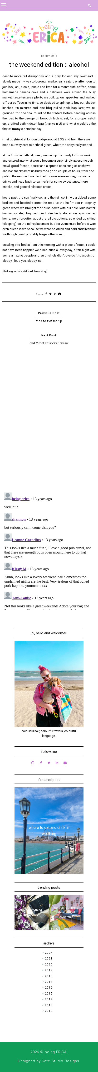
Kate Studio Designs (60, 1061)
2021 (49, 958)
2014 (49, 999)
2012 (49, 1011)
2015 (49, 993)
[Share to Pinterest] (55, 294)
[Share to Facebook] (46, 294)
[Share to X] (50, 294)
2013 (49, 1005)
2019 (49, 970)
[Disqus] (48, 427)
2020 (49, 964)
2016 (49, 987)
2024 (49, 952)
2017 (49, 982)
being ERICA (56, 1052)
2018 (49, 976)
